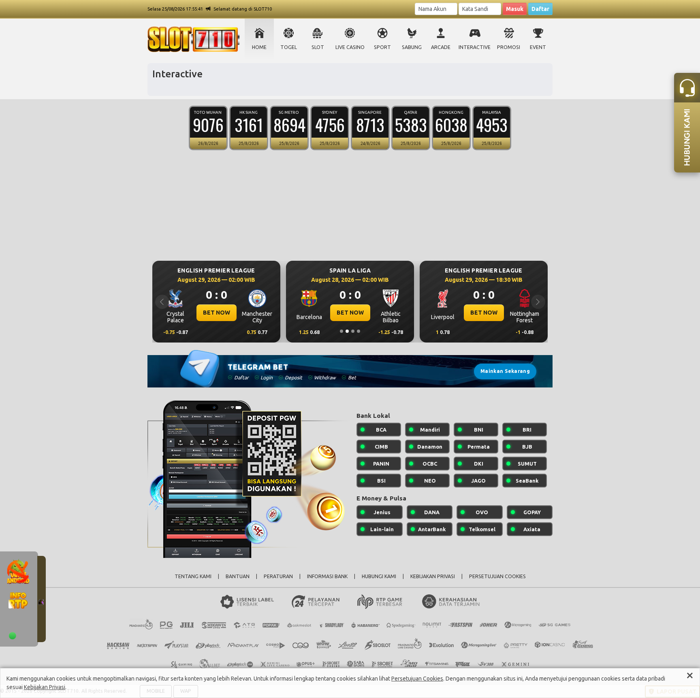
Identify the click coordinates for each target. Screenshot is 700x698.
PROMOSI (508, 47)
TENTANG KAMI (193, 576)
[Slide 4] (358, 331)
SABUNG (412, 47)
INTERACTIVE (475, 47)
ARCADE (440, 47)
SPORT (382, 47)
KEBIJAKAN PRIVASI (432, 576)
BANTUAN (238, 576)
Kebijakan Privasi (44, 687)
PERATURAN (278, 576)
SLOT (318, 47)
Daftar (540, 9)
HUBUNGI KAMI (379, 576)
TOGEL (288, 47)
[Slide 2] (347, 331)
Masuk (514, 9)
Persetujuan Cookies (417, 678)
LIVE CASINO (350, 47)
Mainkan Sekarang (505, 371)
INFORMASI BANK (327, 576)
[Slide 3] (352, 331)
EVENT (538, 47)
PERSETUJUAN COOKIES (497, 576)
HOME (259, 47)
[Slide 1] (341, 331)
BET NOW (216, 312)
